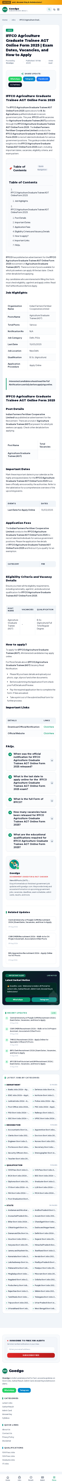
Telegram (29, 79)
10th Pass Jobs (8, 1452)
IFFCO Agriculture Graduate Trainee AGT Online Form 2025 (30, 194)
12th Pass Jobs (8, 1456)
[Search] (49, 9)
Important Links (22, 240)
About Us (6, 1429)
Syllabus (6, 1418)
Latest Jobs (7, 1403)
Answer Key (7, 1414)
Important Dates (22, 222)
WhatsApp (15, 79)
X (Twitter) (15, 85)
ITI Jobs (5, 1464)
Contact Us (7, 1433)
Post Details (20, 218)
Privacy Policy (8, 1437)
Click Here (49, 726)
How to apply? (22, 236)
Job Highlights (21, 201)
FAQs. (18, 245)
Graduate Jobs (8, 1460)
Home (4, 20)
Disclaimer (6, 1441)
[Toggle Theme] (54, 9)
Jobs (14, 20)
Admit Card (7, 1410)
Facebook (43, 79)
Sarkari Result (8, 1407)
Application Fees (22, 227)
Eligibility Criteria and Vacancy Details (32, 231)
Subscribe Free (31, 1355)
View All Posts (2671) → (20, 880)
